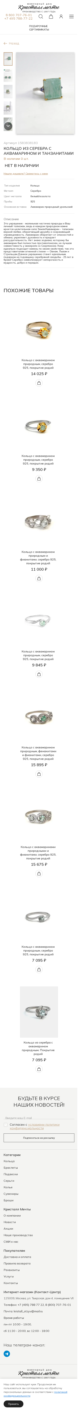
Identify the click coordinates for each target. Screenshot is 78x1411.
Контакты (11, 1283)
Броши (8, 1200)
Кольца (9, 1161)
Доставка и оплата (17, 1257)
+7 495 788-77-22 (18, 18)
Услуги (9, 1276)
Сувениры (11, 1194)
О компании (12, 1215)
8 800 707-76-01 (19, 15)
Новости (10, 1222)
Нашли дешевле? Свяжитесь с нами (26, 173)
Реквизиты (12, 1270)
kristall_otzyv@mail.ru (28, 1311)
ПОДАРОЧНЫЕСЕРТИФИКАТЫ (39, 27)
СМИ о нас (11, 1241)
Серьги (9, 1180)
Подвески (11, 1174)
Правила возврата (17, 1263)
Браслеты (11, 1167)
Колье (8, 1187)
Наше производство (18, 1235)
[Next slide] (8, 126)
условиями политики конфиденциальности (34, 1126)
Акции (8, 1228)
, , (38, 1298)
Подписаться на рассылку (39, 1137)
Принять (13, 1404)
